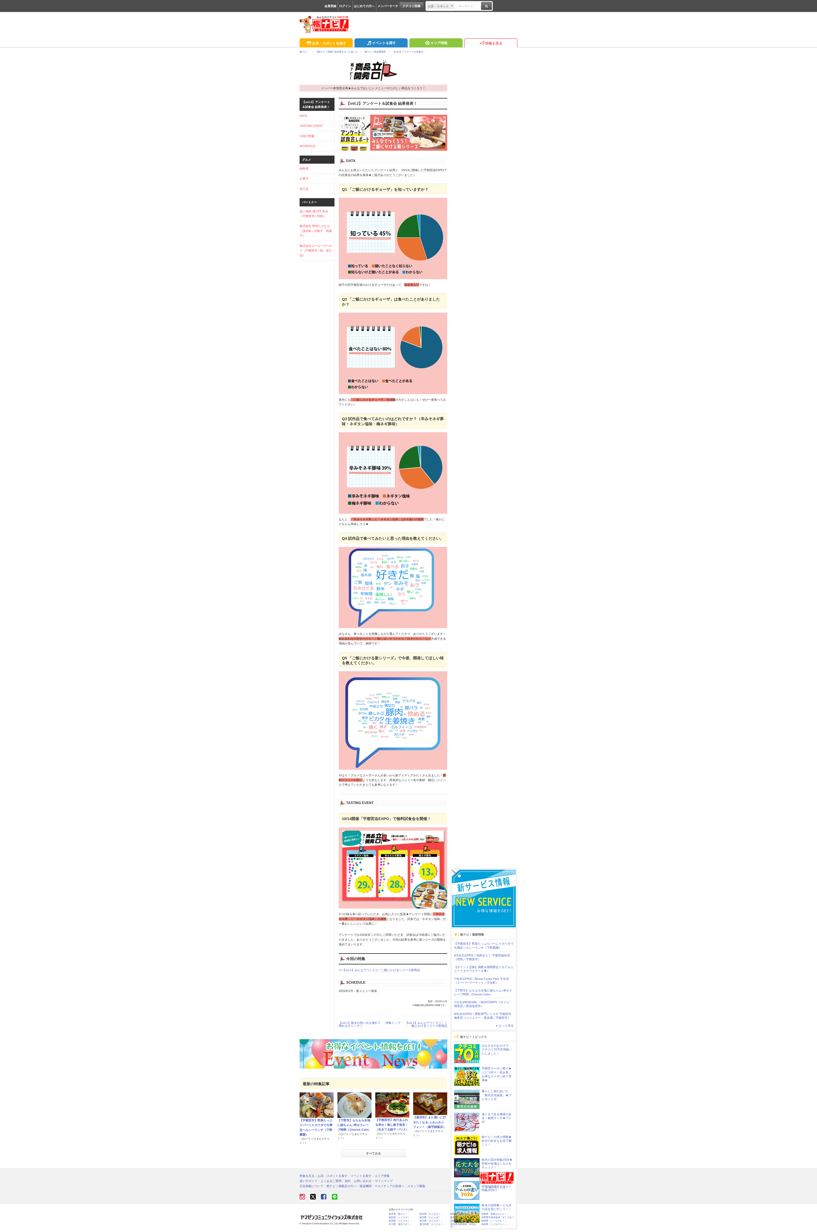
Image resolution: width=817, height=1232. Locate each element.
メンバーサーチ (387, 6)
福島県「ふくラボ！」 (400, 1217)
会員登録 (330, 6)
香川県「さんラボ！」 (431, 1221)
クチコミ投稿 (411, 6)
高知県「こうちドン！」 (494, 1224)
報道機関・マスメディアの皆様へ (382, 1186)
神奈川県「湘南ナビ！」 (463, 1221)
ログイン (345, 6)
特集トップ (393, 1023)
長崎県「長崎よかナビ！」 (495, 1214)
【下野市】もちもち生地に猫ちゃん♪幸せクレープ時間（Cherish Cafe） (354, 1125)
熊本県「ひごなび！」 (431, 1214)
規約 (348, 1181)
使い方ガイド (308, 1181)
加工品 (304, 188)
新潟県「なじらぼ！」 (431, 1217)
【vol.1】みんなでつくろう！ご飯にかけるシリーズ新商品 (426, 1024)
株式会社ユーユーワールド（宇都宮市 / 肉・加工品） (316, 250)
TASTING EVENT (311, 125)
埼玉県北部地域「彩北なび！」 (463, 1225)
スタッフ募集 (416, 1186)
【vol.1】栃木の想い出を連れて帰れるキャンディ (360, 1024)
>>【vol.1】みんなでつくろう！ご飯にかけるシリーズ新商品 (379, 970)
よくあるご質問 (331, 1181)
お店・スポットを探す (329, 43)
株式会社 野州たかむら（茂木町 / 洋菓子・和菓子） (316, 230)
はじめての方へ (364, 6)
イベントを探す (384, 43)
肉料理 (304, 168)
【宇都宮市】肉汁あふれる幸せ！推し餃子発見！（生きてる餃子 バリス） (392, 1124)
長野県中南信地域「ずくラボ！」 (498, 1217)
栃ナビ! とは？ (498, 1187)
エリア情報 (438, 43)
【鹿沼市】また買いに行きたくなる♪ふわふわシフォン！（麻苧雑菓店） (429, 1122)
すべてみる (373, 1153)
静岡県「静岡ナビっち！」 (464, 1214)
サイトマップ (384, 1181)
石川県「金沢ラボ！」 (400, 1224)
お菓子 (304, 178)
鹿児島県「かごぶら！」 (432, 1224)
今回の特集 (307, 136)
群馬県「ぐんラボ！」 (400, 1221)
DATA (303, 115)
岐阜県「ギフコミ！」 (462, 1217)
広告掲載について (311, 1186)
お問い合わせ (363, 1181)
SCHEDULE (308, 146)
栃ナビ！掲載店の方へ (341, 1186)
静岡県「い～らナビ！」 (494, 1221)
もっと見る (506, 1025)
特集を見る (493, 43)
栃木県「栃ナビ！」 (399, 1214)
